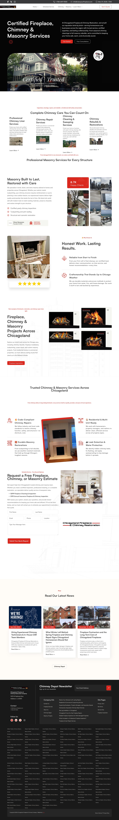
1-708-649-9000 (61, 2)
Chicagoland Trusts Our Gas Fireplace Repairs (70, 713)
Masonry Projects (48, 715)
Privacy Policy (106, 813)
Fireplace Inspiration (103, 712)
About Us (46, 709)
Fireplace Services (48, 706)
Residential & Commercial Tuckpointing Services (71, 702)
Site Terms (100, 706)
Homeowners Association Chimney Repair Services (71, 707)
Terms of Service (98, 813)
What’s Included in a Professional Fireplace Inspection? (72, 718)
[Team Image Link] (64, 319)
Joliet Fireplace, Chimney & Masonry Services (104, 755)
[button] (36, 6)
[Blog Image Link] (25, 618)
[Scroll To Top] (115, 816)
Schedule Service (48, 7)
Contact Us (46, 703)
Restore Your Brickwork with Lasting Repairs (70, 700)
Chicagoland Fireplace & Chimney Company (27, 812)
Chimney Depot (47, 712)
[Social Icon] (8, 2)
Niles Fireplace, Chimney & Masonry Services (50, 773)
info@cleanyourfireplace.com (82, 2)
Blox (43, 812)
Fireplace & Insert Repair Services (67, 721)
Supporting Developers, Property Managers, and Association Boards (76, 705)
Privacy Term (101, 703)
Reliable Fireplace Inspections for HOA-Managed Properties (73, 715)
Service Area (101, 709)
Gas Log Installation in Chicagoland (68, 710)
